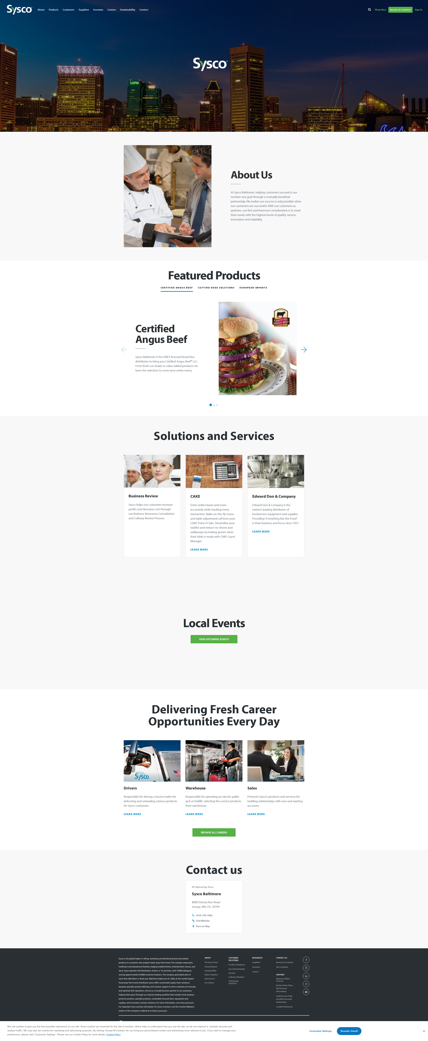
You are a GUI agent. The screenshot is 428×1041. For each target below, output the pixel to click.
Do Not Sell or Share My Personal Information (284, 988)
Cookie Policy (113, 1034)
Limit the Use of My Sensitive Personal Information (284, 999)
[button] (210, 405)
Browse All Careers (214, 832)
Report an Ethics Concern (283, 980)
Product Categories (237, 964)
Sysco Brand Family (237, 969)
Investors (98, 9)
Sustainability (210, 971)
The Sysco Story (211, 962)
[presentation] (306, 960)
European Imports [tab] (253, 287)
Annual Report (211, 967)
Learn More (199, 549)
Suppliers (256, 962)
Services (232, 973)
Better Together (211, 975)
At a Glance (209, 983)
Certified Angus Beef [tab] (177, 287)
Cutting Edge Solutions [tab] (216, 287)
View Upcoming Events (214, 639)
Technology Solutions (234, 982)
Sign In (418, 9)
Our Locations (282, 967)
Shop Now (380, 9)
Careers (112, 9)
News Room (210, 979)
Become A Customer (400, 9)
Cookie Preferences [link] (284, 1006)
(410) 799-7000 (204, 915)
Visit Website (203, 920)
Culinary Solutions (236, 977)
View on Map (203, 926)
